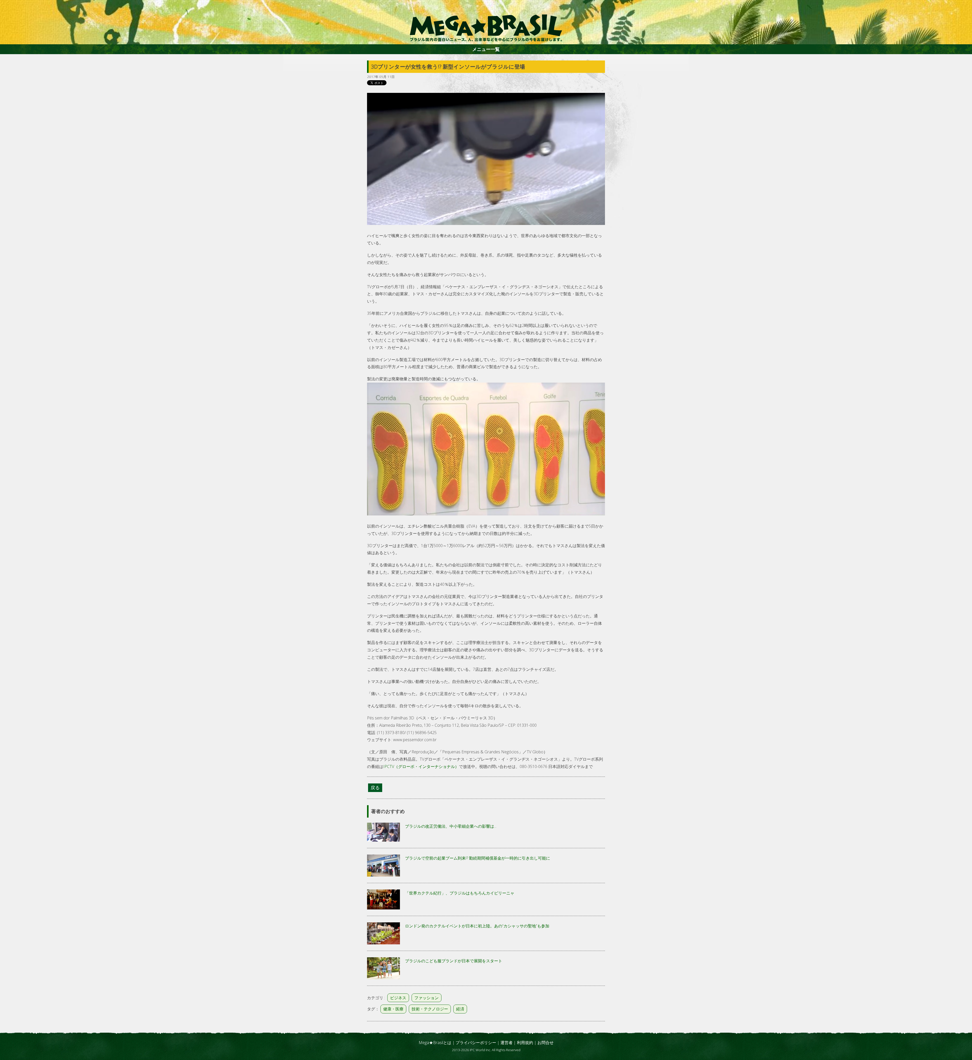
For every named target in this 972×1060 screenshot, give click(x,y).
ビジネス (398, 998)
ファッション (426, 998)
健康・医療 (393, 1009)
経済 (460, 1009)
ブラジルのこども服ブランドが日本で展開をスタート (453, 961)
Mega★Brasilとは (435, 1042)
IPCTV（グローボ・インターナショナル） (421, 766)
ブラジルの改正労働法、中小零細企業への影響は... (450, 826)
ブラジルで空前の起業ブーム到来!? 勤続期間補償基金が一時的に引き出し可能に (477, 858)
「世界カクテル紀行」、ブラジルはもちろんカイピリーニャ (459, 893)
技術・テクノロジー (430, 1009)
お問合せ (545, 1042)
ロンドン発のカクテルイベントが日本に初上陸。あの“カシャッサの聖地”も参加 (477, 926)
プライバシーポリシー (476, 1042)
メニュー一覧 (486, 49)
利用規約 (525, 1042)
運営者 (506, 1042)
